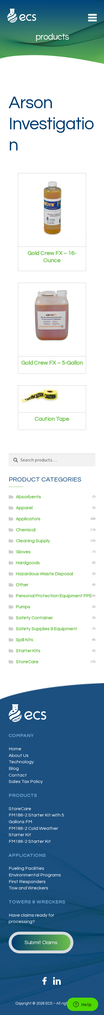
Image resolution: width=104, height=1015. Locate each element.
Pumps (23, 606)
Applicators (28, 518)
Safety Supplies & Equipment (46, 628)
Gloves (23, 551)
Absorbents (28, 496)
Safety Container (34, 617)
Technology (21, 762)
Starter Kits (28, 650)
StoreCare (27, 661)
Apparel (24, 507)
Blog (14, 768)
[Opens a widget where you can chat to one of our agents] (82, 1005)
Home (15, 748)
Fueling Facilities (26, 868)
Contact (18, 775)
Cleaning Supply (33, 540)
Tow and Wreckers (28, 888)
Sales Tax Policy (26, 781)
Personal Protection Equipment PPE (54, 595)
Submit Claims (41, 942)
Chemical (26, 529)
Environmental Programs (35, 875)
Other (22, 584)
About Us (19, 755)
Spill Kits (24, 639)
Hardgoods (28, 562)
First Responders (27, 881)
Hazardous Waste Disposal (44, 573)
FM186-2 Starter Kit (30, 841)
